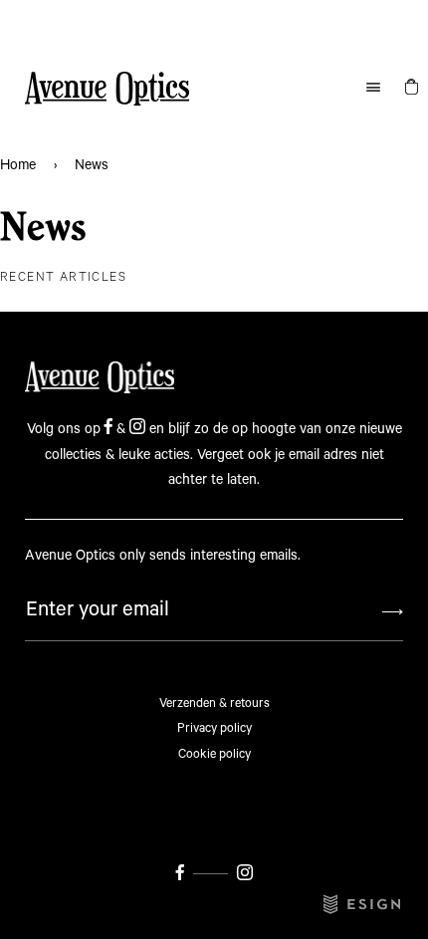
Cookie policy (214, 754)
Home (18, 165)
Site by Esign (363, 904)
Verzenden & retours (214, 703)
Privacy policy (214, 728)
